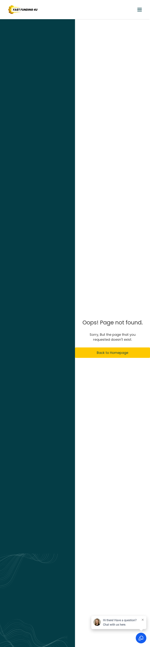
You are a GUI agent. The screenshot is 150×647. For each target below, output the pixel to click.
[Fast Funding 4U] (23, 9)
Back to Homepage (112, 352)
